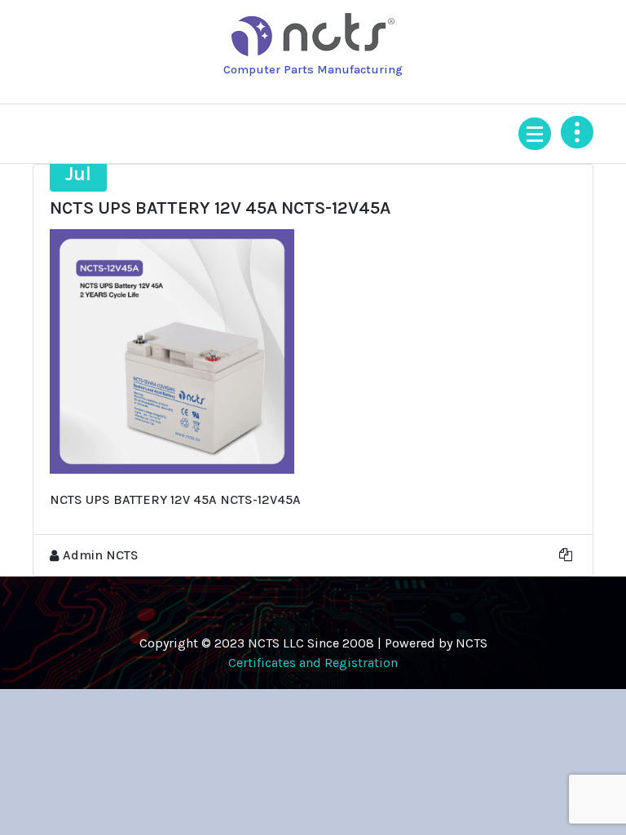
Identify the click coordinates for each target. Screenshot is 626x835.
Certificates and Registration (313, 662)
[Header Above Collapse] (577, 132)
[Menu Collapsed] (534, 133)
